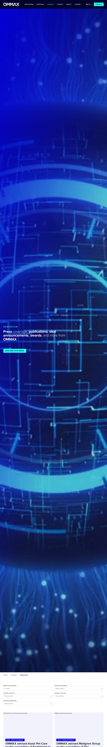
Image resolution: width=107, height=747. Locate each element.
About (69, 4)
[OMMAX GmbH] (11, 4)
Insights (50, 4)
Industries (29, 4)
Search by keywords (9, 685)
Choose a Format (60, 693)
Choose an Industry (61, 685)
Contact (98, 4)
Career (78, 4)
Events (60, 4)
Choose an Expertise (10, 700)
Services (40, 4)
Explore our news (14, 351)
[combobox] (79, 688)
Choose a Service (9, 693)
